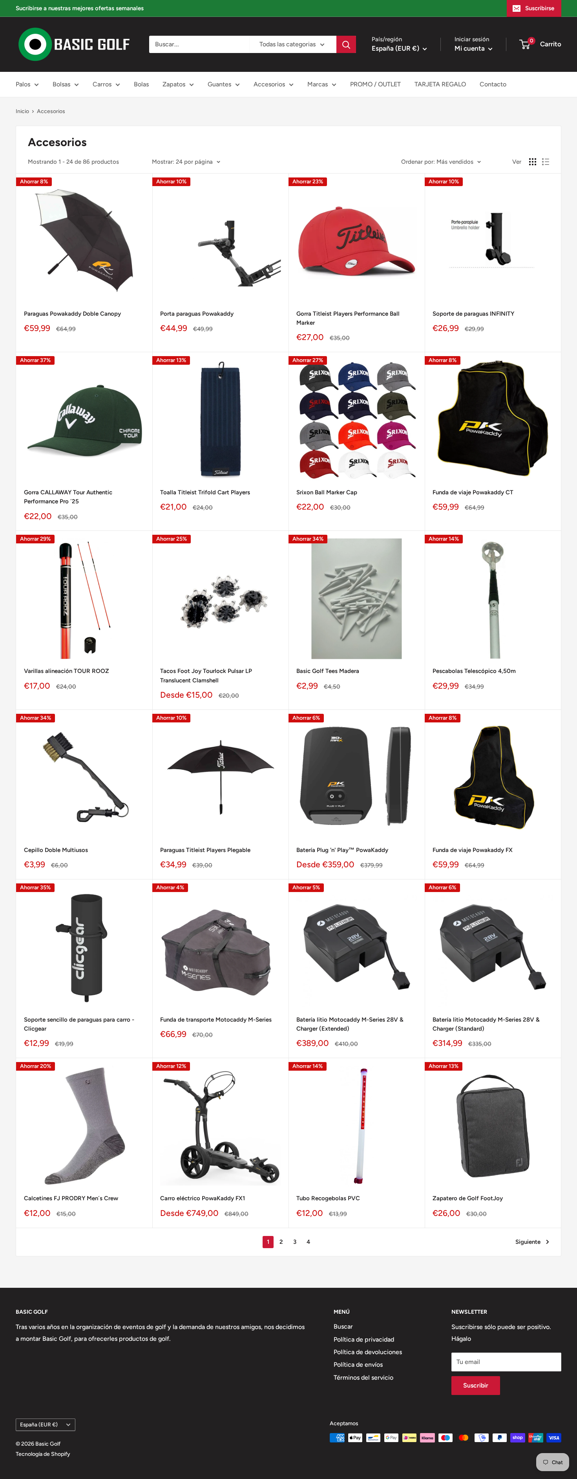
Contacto (493, 84)
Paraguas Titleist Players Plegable (205, 850)
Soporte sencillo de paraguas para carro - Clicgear (79, 1024)
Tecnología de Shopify (43, 1454)
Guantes (219, 84)
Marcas (317, 84)
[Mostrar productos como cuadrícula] (532, 161)
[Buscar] (346, 44)
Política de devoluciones (368, 1352)
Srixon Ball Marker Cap (326, 492)
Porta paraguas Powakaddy (197, 313)
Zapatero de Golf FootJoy (468, 1198)
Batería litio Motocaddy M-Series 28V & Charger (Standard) (486, 1024)
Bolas (141, 84)
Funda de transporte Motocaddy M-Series (216, 1019)
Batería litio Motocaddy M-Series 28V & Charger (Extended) (350, 1024)
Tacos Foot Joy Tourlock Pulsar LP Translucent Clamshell (206, 675)
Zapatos (174, 84)
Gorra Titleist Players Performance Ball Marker (348, 318)
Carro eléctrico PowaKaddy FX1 (202, 1198)
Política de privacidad (364, 1339)
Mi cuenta (470, 48)
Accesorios (269, 84)
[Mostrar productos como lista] (545, 161)
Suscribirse (539, 8)
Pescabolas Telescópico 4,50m (474, 671)
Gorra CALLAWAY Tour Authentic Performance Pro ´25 (68, 497)
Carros (102, 84)
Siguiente (527, 1241)
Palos (23, 84)
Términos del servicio (363, 1377)
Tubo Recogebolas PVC (328, 1198)
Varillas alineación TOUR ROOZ (66, 671)
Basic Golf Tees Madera (327, 671)
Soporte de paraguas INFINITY (473, 313)
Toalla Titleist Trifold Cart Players (205, 492)
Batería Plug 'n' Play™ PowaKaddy (342, 850)
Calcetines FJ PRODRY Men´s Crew (71, 1198)
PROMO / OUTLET (375, 84)
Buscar (343, 1326)
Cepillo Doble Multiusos (56, 850)
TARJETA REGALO (440, 84)
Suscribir (475, 1385)
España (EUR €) (39, 1424)
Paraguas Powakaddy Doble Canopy (72, 313)
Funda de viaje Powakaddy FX (473, 850)
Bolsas (61, 84)
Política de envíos (358, 1364)
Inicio (22, 111)
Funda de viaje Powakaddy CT (473, 492)
